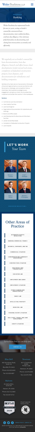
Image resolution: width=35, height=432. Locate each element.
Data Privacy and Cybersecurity (17, 268)
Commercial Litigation (17, 252)
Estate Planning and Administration (18, 290)
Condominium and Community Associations (18, 257)
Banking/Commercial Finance (17, 241)
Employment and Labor (17, 279)
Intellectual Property (18, 301)
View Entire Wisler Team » (17, 206)
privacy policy (23, 427)
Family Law (17, 296)
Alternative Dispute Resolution (17, 235)
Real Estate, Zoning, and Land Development (18, 318)
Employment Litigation (17, 285)
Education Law (18, 274)
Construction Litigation (17, 263)
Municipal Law (18, 307)
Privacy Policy (19, 422)
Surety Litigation (18, 324)
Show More (17, 134)
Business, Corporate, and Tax (18, 246)
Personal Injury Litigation (18, 313)
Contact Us (17, 347)
